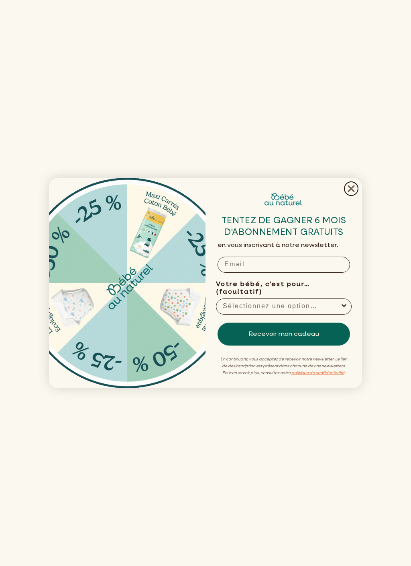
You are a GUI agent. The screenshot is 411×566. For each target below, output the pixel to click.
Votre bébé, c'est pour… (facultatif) (263, 288)
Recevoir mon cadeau (283, 334)
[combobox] (281, 306)
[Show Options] (344, 306)
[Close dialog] (351, 189)
